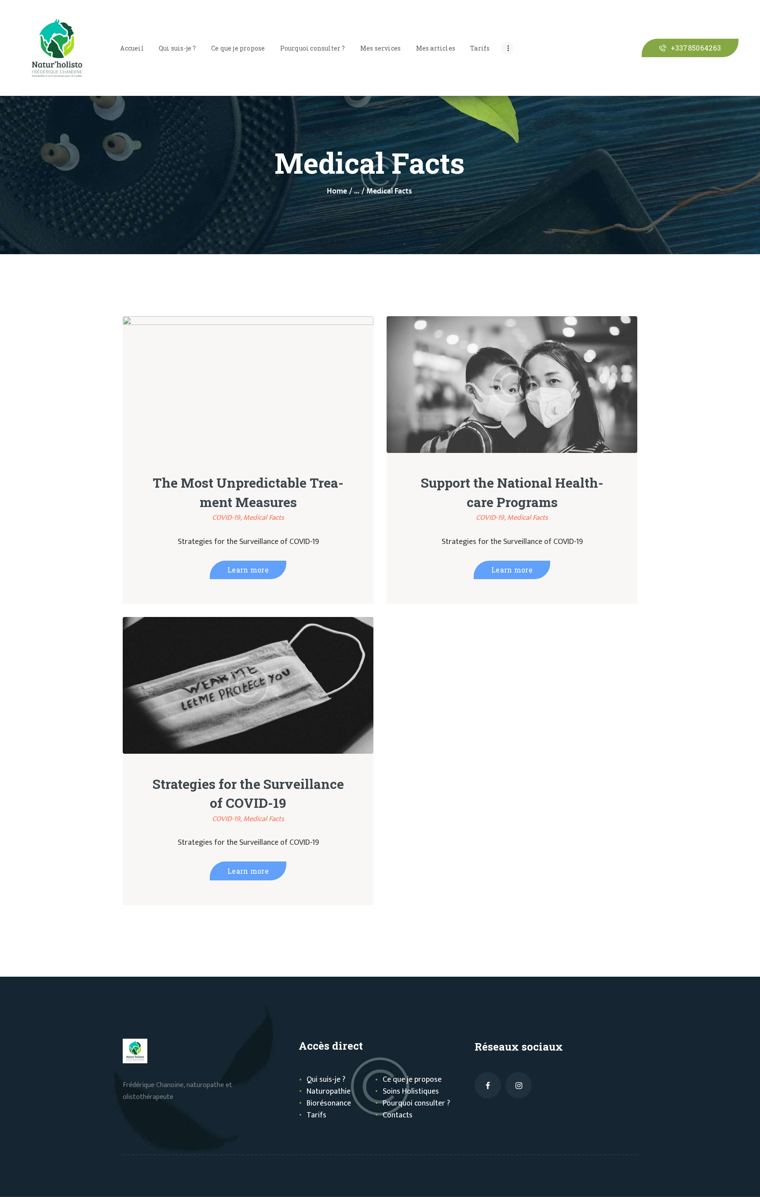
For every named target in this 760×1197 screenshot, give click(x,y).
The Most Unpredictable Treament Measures (248, 492)
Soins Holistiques (411, 1091)
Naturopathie (329, 1091)
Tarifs (316, 1115)
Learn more (248, 569)
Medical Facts (263, 517)
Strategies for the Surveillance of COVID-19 (248, 793)
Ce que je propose (412, 1079)
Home (337, 191)
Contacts (398, 1115)
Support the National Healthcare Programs (512, 492)
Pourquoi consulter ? (416, 1103)
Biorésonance (329, 1103)
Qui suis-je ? (326, 1079)
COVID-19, (227, 517)
